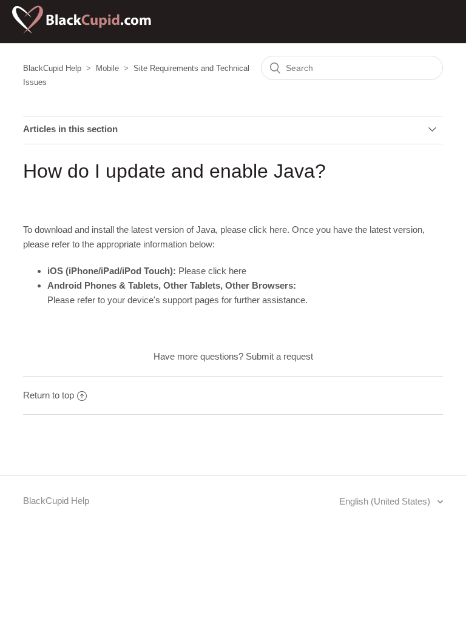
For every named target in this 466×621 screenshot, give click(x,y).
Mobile (107, 68)
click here (268, 229)
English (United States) (386, 501)
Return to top (48, 395)
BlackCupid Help (52, 68)
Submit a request (279, 356)
